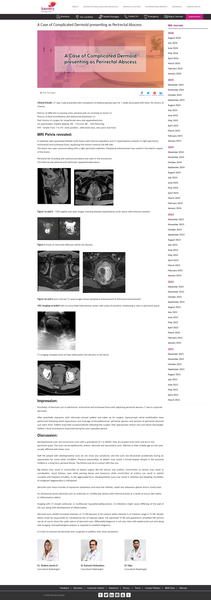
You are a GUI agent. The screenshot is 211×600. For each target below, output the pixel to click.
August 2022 (174, 307)
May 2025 (173, 120)
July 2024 (172, 177)
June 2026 (173, 48)
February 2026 (175, 68)
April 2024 (173, 193)
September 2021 (176, 369)
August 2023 (174, 240)
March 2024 (174, 198)
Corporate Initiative (95, 587)
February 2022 (175, 338)
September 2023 (176, 235)
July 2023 (172, 245)
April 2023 (173, 260)
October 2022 (175, 297)
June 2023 (173, 250)
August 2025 (174, 105)
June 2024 (173, 183)
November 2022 (176, 292)
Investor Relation (152, 587)
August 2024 (174, 172)
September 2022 (176, 302)
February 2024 (175, 203)
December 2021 (176, 354)
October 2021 (175, 364)
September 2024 (176, 167)
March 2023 (174, 265)
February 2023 (175, 270)
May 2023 (173, 255)
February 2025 (175, 136)
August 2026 (174, 38)
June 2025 (173, 115)
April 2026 (173, 58)
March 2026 (174, 63)
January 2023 (174, 275)
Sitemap (183, 587)
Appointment (194, 17)
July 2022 (172, 312)
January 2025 (174, 141)
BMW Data (170, 587)
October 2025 (175, 95)
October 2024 (175, 162)
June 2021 (173, 385)
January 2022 (174, 343)
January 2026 (174, 73)
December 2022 (176, 287)
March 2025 (174, 131)
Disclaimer (113, 587)
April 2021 (173, 395)
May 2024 (173, 188)
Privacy (126, 587)
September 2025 (176, 100)
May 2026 (173, 53)
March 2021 (174, 400)
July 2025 (172, 110)
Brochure (64, 17)
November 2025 (176, 90)
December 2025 (176, 85)
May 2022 (173, 322)
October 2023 (175, 230)
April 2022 (173, 327)
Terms (138, 587)
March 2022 (174, 332)
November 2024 (176, 157)
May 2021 (173, 390)
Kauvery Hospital (57, 595)
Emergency (152, 17)
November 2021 (176, 359)
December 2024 (176, 152)
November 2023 (176, 224)
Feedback (64, 587)
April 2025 (173, 126)
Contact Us (132, 16)
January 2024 (174, 208)
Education (78, 587)
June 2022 (173, 317)
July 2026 (172, 43)
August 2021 (174, 374)
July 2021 (172, 379)
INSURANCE (177, 7)
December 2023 (176, 219)
